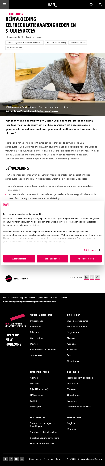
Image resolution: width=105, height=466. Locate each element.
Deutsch (71, 429)
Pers (69, 355)
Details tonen (90, 250)
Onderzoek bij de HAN (79, 406)
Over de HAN (73, 315)
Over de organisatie (77, 320)
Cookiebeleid (35, 459)
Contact (34, 377)
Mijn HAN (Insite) (39, 389)
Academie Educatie (14, 48)
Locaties (34, 383)
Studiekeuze (36, 320)
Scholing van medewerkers (44, 437)
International (75, 417)
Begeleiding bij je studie (43, 349)
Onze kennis (73, 395)
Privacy (59, 459)
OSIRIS (33, 400)
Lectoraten (72, 383)
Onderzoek (73, 372)
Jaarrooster (36, 355)
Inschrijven (36, 406)
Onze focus (73, 361)
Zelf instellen (51, 259)
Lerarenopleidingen (78, 42)
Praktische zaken (39, 372)
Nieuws (66, 107)
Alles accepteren (86, 259)
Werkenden (36, 338)
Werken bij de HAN (77, 326)
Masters (34, 343)
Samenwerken (37, 417)
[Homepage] (52, 5)
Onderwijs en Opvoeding (56, 42)
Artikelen (72, 349)
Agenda (71, 343)
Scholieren (35, 326)
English (71, 423)
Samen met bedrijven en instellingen (43, 425)
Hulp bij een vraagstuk (42, 443)
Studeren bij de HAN (41, 315)
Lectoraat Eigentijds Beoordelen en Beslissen (25, 42)
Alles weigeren (19, 259)
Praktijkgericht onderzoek (80, 377)
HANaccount (36, 395)
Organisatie (73, 332)
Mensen (71, 389)
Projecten (72, 400)
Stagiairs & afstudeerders (43, 432)
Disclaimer (48, 459)
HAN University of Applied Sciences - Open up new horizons (32, 107)
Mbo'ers (34, 332)
